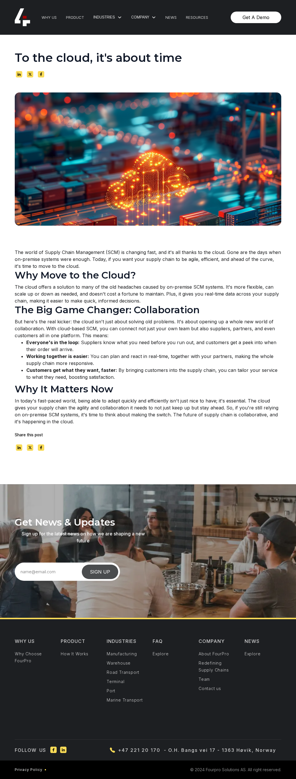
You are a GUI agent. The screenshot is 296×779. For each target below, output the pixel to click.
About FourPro (214, 653)
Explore (161, 653)
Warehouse (119, 663)
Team (204, 679)
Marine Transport (125, 700)
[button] (108, 17)
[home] (22, 17)
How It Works (74, 653)
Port (111, 690)
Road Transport (123, 672)
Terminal (115, 681)
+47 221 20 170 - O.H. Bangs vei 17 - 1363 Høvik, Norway (197, 750)
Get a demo (256, 17)
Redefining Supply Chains (214, 666)
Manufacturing (122, 653)
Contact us (210, 688)
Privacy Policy (28, 769)
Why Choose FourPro (28, 657)
